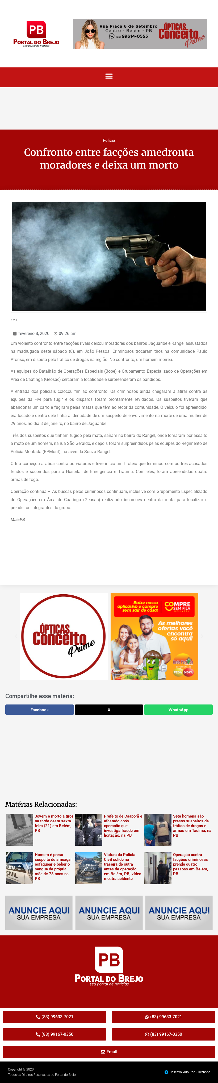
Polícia (109, 140)
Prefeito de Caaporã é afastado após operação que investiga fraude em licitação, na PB (123, 826)
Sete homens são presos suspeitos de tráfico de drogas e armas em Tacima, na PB (192, 826)
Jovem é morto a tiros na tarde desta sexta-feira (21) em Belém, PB (54, 823)
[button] (109, 76)
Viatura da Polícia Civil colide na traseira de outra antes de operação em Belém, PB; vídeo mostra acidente (122, 866)
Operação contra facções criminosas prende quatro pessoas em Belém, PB (190, 864)
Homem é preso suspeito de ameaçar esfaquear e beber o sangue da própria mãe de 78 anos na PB (53, 866)
